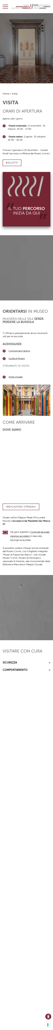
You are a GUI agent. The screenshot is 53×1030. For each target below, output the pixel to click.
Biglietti (12, 162)
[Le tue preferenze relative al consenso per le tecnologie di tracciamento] (48, 1025)
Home (6, 93)
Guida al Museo (17, 358)
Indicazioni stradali (21, 506)
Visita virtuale (16, 377)
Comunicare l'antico (19, 351)
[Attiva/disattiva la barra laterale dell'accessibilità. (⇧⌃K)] (48, 1016)
